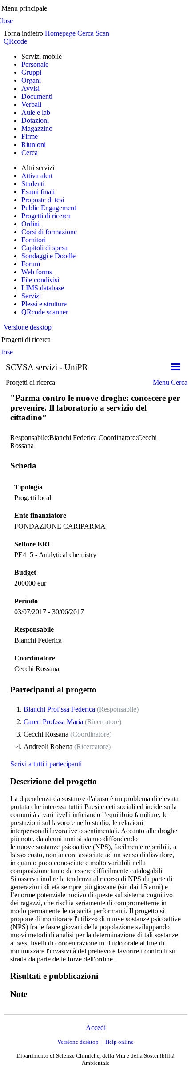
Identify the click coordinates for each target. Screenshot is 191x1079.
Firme (29, 136)
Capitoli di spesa (44, 248)
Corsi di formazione (49, 232)
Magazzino (36, 128)
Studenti (32, 183)
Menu (161, 382)
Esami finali (38, 191)
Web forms (36, 272)
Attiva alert (36, 175)
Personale (34, 64)
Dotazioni (35, 120)
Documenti (36, 96)
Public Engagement (48, 208)
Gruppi (31, 72)
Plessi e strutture (44, 304)
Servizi (31, 296)
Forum (30, 264)
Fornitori (33, 240)
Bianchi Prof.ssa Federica (59, 709)
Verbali (31, 104)
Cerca (85, 33)
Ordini (30, 224)
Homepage (60, 33)
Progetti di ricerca (46, 216)
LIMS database (42, 288)
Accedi (96, 1027)
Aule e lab (35, 112)
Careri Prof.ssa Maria (53, 721)
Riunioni (33, 144)
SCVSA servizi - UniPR (47, 367)
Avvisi (30, 88)
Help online (119, 1041)
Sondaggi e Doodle (48, 256)
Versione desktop (28, 327)
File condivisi (40, 280)
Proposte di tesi (42, 200)
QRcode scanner (44, 312)
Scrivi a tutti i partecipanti (46, 764)
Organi (31, 80)
